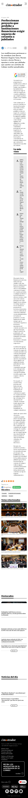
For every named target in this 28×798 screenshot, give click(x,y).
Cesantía (4, 493)
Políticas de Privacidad (6, 753)
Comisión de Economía (14, 493)
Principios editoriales (6, 752)
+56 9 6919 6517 (4, 745)
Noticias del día (9, 676)
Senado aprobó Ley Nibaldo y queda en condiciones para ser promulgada (12, 568)
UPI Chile (9, 48)
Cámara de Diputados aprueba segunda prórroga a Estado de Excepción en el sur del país (13, 517)
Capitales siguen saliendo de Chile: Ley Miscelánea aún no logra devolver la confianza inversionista (12, 641)
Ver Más (13, 650)
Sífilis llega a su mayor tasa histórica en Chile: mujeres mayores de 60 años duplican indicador (22, 173)
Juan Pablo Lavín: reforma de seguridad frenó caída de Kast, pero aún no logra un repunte (14, 646)
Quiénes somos (5, 748)
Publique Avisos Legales (7, 757)
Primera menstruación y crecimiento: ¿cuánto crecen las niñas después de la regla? (22, 259)
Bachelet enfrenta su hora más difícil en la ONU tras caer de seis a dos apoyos (14, 629)
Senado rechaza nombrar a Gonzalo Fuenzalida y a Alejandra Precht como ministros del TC (13, 535)
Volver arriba (4, 782)
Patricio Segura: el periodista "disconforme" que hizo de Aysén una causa (12, 700)
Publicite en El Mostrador (7, 756)
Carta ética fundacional (7, 750)
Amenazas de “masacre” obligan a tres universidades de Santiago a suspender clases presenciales (22, 228)
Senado (11, 496)
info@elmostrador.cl (13, 745)
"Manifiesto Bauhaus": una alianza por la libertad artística (13, 693)
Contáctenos (4, 759)
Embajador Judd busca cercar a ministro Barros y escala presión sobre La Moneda (13, 613)
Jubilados (4, 496)
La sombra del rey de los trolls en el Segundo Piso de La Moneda (22, 200)
